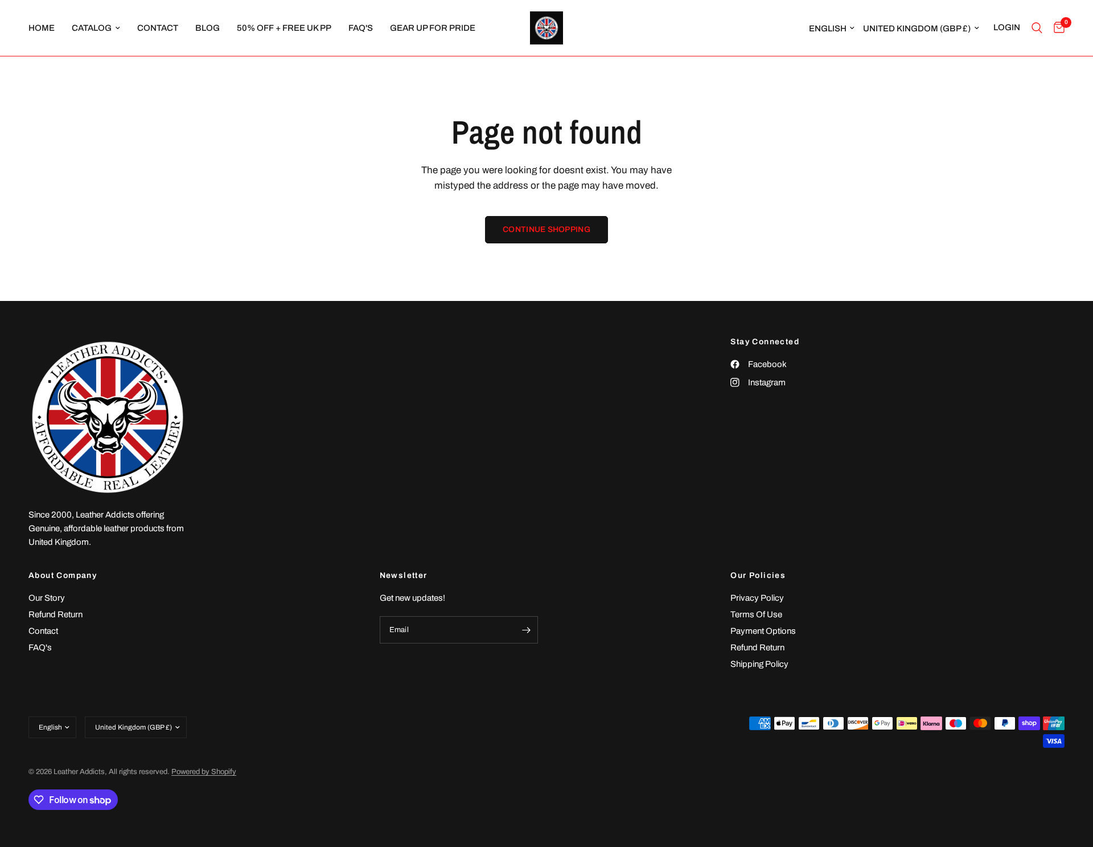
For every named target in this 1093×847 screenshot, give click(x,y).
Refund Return (55, 614)
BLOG (207, 27)
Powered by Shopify (203, 772)
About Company (62, 576)
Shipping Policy (759, 664)
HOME (41, 27)
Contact (43, 631)
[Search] (1037, 28)
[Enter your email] (526, 630)
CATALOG (92, 27)
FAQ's (360, 27)
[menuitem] (45, 27)
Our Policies (758, 576)
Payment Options (763, 631)
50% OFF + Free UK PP (284, 27)
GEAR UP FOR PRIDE (432, 27)
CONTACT (157, 27)
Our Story (46, 597)
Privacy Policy (757, 597)
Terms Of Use (756, 614)
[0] (1056, 28)
